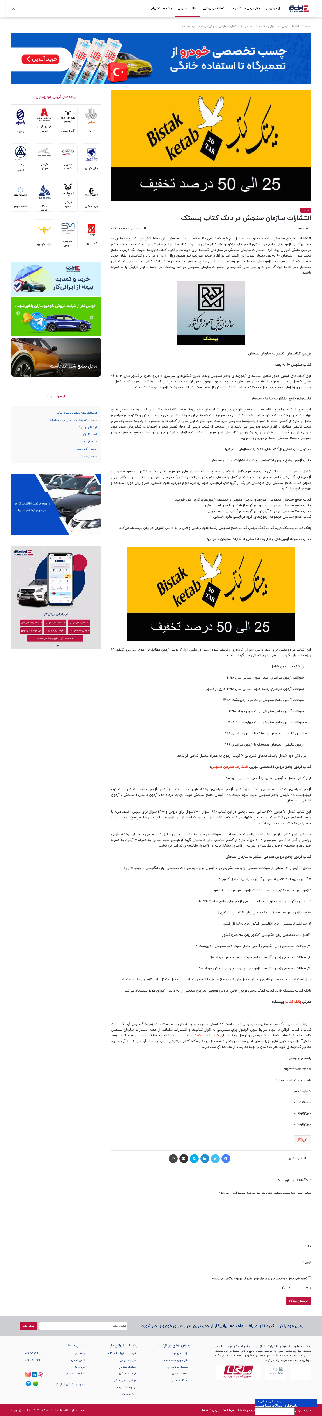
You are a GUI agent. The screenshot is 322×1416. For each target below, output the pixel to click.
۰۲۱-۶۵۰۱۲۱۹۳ (33, 1360)
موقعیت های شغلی (124, 1381)
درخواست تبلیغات (125, 1387)
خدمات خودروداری (214, 8)
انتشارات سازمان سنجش (229, 767)
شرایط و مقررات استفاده (121, 1353)
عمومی (248, 26)
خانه (307, 26)
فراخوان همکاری (127, 1374)
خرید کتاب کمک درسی (201, 1035)
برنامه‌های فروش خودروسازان (56, 97)
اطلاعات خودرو (187, 8)
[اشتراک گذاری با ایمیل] (183, 1158)
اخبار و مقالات (267, 26)
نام (308, 1246)
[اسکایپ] (194, 1158)
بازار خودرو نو (274, 8)
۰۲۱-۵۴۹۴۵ (32, 1353)
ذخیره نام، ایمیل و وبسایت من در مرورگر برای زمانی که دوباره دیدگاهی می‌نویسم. (259, 1279)
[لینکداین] (204, 1158)
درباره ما (80, 1367)
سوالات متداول (127, 1367)
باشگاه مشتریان (161, 8)
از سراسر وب (56, 396)
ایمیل (306, 1262)
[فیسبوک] (225, 1158)
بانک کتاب (293, 1001)
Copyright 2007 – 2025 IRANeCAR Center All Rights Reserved (49, 1410)
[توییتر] (215, 1158)
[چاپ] (173, 1158)
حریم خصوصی (128, 1360)
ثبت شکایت (129, 1394)
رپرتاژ (302, 1139)
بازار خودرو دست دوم (246, 8)
